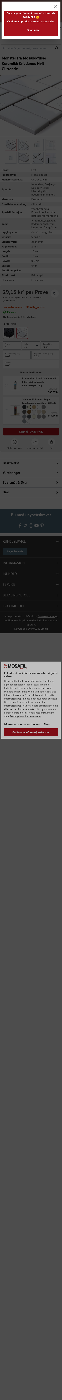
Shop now (33, 30)
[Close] (56, 6)
